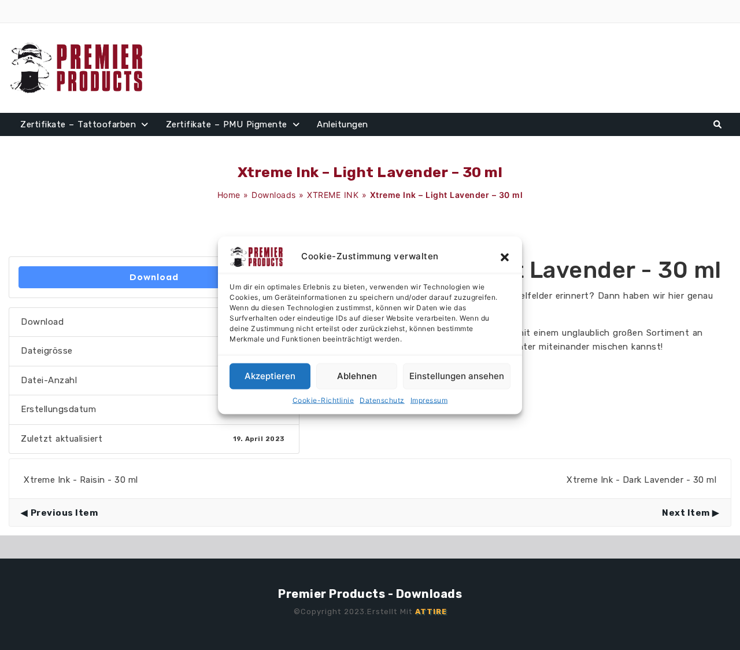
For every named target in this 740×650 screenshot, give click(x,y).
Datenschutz (382, 399)
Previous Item (64, 513)
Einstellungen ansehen (456, 375)
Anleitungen (342, 124)
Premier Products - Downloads (370, 594)
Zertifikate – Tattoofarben (78, 124)
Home (228, 195)
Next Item (686, 513)
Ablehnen (357, 375)
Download (154, 276)
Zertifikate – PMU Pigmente (226, 124)
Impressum (429, 399)
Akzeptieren (270, 375)
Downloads (273, 195)
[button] (504, 256)
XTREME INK (332, 195)
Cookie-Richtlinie (323, 399)
